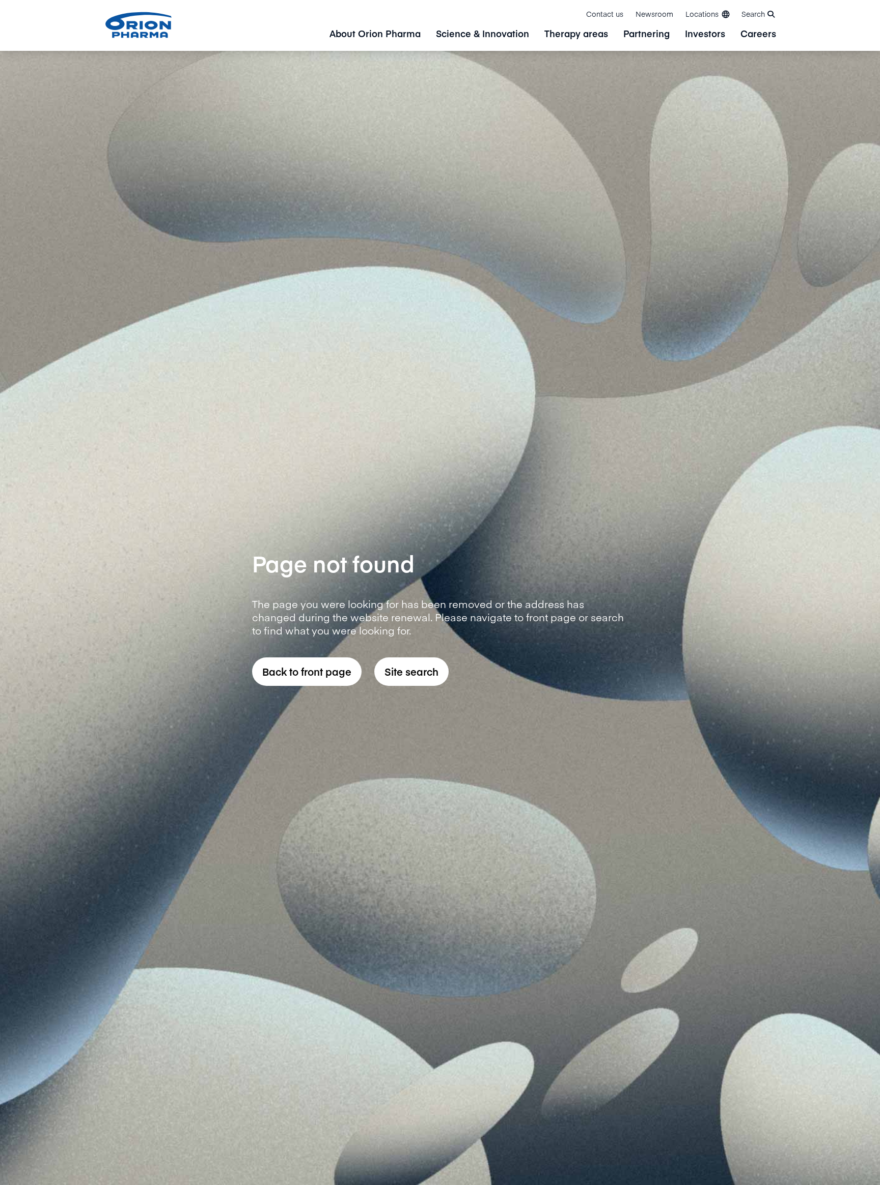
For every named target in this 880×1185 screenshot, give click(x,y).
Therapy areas (576, 34)
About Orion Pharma (375, 34)
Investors (705, 34)
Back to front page (306, 671)
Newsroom (654, 14)
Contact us (604, 14)
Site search (411, 671)
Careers (758, 34)
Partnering (646, 34)
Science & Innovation (482, 34)
